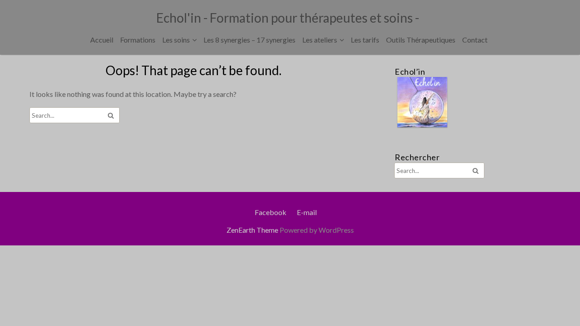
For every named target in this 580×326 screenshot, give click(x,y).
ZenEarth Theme (253, 229)
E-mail (307, 212)
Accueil (101, 39)
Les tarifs (365, 39)
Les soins (176, 39)
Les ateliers (319, 39)
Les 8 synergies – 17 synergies (249, 39)
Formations (137, 39)
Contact (475, 39)
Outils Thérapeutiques (420, 39)
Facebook (270, 212)
